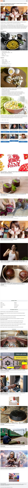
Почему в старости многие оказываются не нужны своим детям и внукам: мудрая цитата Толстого (12, 315)
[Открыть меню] (27, 1)
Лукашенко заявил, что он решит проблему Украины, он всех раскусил (9, 311)
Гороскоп (15, 303)
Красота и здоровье (8, 5)
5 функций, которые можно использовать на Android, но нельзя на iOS (9, 325)
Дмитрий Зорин (4, 5)
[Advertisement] (14, 148)
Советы (1, 307)
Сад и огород (16, 306)
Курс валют (15, 307)
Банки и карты (2, 303)
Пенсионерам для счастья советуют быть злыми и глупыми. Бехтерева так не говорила (11, 322)
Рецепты (2, 306)
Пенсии (1, 302)
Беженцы (15, 302)
